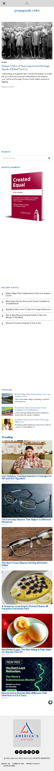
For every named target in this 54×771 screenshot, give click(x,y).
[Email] (37, 752)
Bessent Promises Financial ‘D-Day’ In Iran (23, 323)
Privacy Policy (33, 764)
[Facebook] (17, 752)
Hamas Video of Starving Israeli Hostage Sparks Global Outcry (26, 67)
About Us (6, 764)
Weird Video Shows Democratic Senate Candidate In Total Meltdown (28, 302)
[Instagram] (25, 752)
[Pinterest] (29, 752)
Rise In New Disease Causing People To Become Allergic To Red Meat (26, 316)
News (4, 62)
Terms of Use (18, 764)
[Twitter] (21, 752)
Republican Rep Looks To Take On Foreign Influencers (28, 309)
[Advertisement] (27, 118)
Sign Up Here (9, 766)
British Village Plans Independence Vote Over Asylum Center (28, 294)
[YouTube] (33, 752)
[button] (49, 158)
